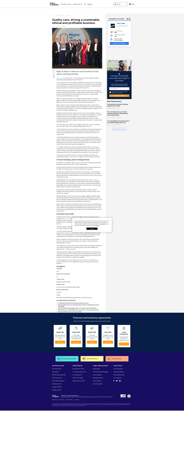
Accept (92, 228)
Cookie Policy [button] (103, 223)
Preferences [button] (97, 225)
